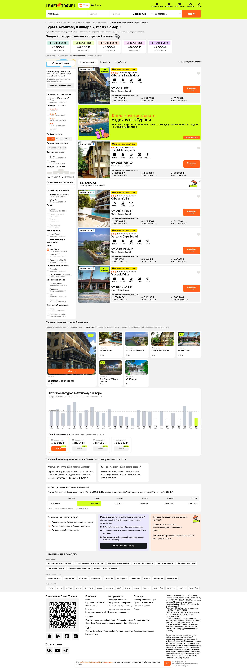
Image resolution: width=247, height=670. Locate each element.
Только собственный (59, 194)
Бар (51, 294)
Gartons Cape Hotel (124, 236)
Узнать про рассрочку (123, 546)
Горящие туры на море (144, 631)
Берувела (95, 578)
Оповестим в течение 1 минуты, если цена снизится (58, 80)
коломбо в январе (55, 568)
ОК (167, 663)
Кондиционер (56, 284)
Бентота (83, 578)
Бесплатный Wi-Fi (58, 260)
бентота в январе (165, 563)
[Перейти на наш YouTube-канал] (57, 650)
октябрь (171, 588)
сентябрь (158, 588)
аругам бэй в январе (143, 563)
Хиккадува (172, 578)
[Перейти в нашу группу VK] (49, 650)
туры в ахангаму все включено (89, 563)
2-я (59, 148)
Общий (53, 200)
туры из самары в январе (105, 568)
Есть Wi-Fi (54, 255)
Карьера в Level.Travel (94, 603)
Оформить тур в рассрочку (120, 606)
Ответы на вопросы (142, 606)
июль (136, 588)
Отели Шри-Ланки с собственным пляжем (103, 623)
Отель (52, 156)
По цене (103, 62)
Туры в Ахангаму (100, 22)
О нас (87, 600)
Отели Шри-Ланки (125, 620)
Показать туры (191, 89)
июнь (127, 588)
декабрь (194, 588)
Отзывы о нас (91, 606)
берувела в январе (186, 563)
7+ (61, 139)
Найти (191, 13)
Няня (52, 309)
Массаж (53, 300)
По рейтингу (120, 62)
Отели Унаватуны (141, 620)
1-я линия (52, 148)
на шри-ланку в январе (79, 568)
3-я (64, 148)
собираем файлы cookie (90, 662)
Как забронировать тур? (145, 600)
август (147, 588)
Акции (136, 609)
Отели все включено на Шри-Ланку (100, 620)
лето (59, 588)
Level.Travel (55, 234)
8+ (66, 139)
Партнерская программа (119, 609)
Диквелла (135, 578)
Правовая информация (176, 662)
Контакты (89, 609)
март (99, 588)
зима (78, 588)
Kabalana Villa (120, 198)
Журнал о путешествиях (118, 612)
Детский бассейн (57, 314)
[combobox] (67, 13)
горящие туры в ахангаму (59, 563)
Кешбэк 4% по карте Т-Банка (60, 99)
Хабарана (158, 578)
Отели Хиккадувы (131, 623)
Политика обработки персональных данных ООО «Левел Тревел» (181, 665)
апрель (109, 588)
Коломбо (109, 578)
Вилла (52, 161)
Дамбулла (122, 578)
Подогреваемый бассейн (61, 275)
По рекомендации (88, 62)
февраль (89, 588)
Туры (50, 22)
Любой (51, 139)
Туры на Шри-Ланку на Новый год (118, 631)
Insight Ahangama (123, 150)
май (119, 588)
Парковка (54, 289)
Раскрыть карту (62, 63)
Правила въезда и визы (144, 603)
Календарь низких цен (117, 600)
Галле (147, 578)
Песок (52, 209)
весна (50, 588)
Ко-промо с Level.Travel (95, 612)
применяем (107, 662)
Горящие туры (91, 634)
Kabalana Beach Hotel (125, 75)
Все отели (54, 249)
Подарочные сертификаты (119, 603)
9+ (70, 139)
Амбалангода (53, 578)
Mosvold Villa (120, 274)
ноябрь (182, 588)
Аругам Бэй (69, 578)
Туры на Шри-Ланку (81, 22)
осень (69, 588)
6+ (57, 139)
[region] (123, 501)
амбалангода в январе (118, 563)
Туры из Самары (63, 22)
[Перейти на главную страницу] (61, 5)
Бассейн (53, 269)
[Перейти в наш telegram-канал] (65, 650)
